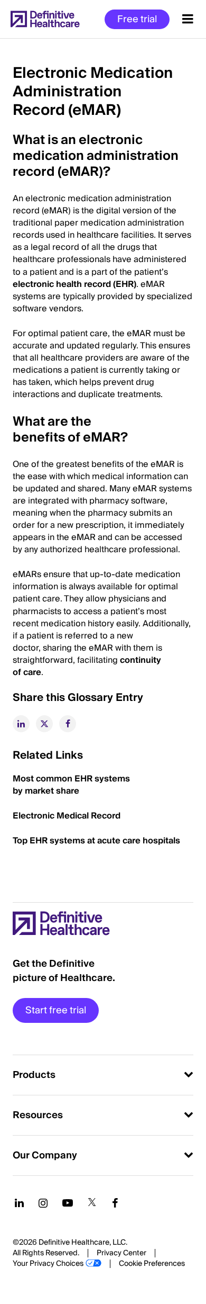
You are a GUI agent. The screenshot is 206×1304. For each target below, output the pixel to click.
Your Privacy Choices (48, 1263)
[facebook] (67, 723)
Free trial (137, 19)
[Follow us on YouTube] (67, 1203)
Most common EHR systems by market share (71, 784)
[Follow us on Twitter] (92, 1203)
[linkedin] (21, 723)
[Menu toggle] (188, 19)
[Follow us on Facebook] (115, 1203)
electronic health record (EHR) (74, 284)
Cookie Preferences (152, 1263)
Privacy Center (121, 1253)
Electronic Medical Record (66, 815)
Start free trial (55, 1010)
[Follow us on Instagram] (43, 1203)
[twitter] (44, 723)
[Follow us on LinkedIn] (19, 1203)
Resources (38, 1115)
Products (34, 1075)
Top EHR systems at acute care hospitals (97, 840)
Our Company (45, 1155)
